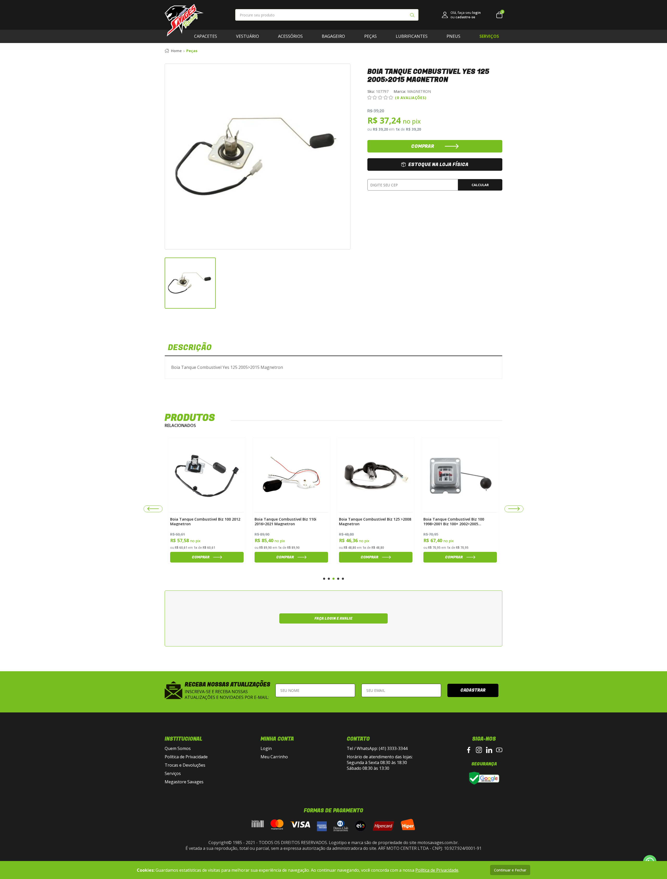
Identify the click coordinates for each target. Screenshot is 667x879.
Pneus (453, 36)
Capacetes (205, 36)
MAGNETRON (412, 91)
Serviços (173, 773)
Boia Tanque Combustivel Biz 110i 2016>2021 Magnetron (201, 521)
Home (176, 50)
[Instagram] (479, 750)
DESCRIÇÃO (190, 347)
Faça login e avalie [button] (333, 618)
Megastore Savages (184, 782)
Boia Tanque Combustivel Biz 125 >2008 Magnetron (291, 521)
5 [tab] (343, 579)
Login (266, 748)
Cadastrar (473, 690)
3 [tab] (333, 579)
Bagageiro (333, 36)
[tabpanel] (207, 501)
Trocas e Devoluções (185, 765)
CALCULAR (480, 184)
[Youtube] (499, 750)
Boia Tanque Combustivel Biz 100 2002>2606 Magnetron (453, 521)
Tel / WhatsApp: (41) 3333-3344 (377, 748)
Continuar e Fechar (510, 870)
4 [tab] (338, 579)
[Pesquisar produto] (412, 15)
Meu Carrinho (274, 757)
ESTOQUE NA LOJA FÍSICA (438, 164)
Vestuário (247, 36)
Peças (370, 36)
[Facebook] (469, 750)
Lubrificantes (412, 36)
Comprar (200, 557)
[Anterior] (153, 508)
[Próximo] (513, 508)
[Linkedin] (489, 750)
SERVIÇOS (489, 36)
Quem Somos (178, 748)
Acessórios (290, 36)
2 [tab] (329, 579)
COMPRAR (422, 146)
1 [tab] (324, 579)
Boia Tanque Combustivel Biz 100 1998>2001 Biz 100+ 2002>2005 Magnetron (369, 521)
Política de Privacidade (186, 757)
